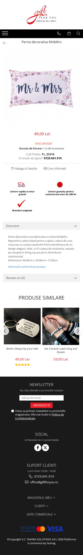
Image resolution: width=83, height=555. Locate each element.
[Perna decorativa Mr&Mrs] (41, 88)
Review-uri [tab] (15, 278)
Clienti (40, 506)
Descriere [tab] (12, 226)
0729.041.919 (43, 476)
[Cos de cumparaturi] (69, 33)
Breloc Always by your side (22, 348)
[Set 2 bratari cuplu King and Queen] (60, 326)
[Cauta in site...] (78, 33)
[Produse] (5, 34)
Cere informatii (56, 168)
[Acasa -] (41, 14)
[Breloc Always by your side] (22, 326)
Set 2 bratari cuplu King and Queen (60, 350)
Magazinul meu (40, 498)
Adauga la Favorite (25, 168)
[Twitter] (45, 447)
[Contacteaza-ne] (58, 33)
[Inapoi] (3, 43)
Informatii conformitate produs (27, 267)
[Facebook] (37, 447)
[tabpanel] (41, 88)
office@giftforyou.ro (43, 482)
